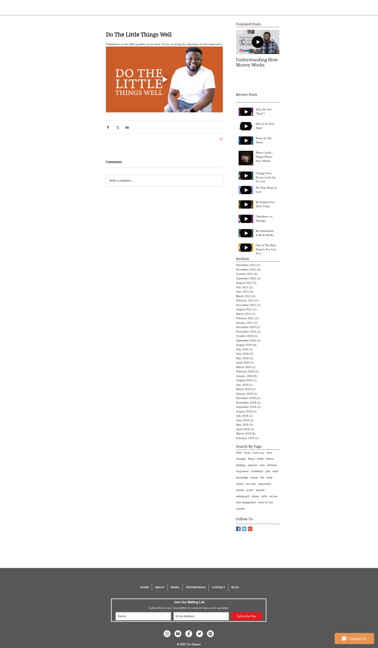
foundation (257, 471)
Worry (251, 458)
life (262, 477)
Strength (241, 458)
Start (269, 452)
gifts (267, 471)
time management (246, 502)
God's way (258, 452)
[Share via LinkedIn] (127, 127)
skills (264, 496)
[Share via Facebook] (108, 127)
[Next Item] (273, 42)
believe (270, 458)
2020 (239, 452)
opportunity (264, 483)
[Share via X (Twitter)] (117, 127)
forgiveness (242, 471)
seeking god (242, 496)
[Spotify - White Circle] (210, 633)
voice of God (265, 502)
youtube (240, 508)
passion (240, 490)
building (240, 465)
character (253, 465)
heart (275, 471)
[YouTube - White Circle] (177, 633)
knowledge (242, 477)
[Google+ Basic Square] (250, 529)
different (272, 465)
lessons (254, 477)
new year (251, 483)
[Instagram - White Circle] (167, 633)
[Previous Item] (242, 42)
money (240, 483)
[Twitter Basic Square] (244, 529)
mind (269, 477)
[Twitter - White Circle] (199, 633)
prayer (250, 490)
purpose (260, 490)
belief (260, 458)
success (273, 496)
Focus (247, 452)
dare (262, 465)
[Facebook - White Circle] (188, 633)
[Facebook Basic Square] (238, 529)
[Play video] (164, 79)
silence (255, 496)
